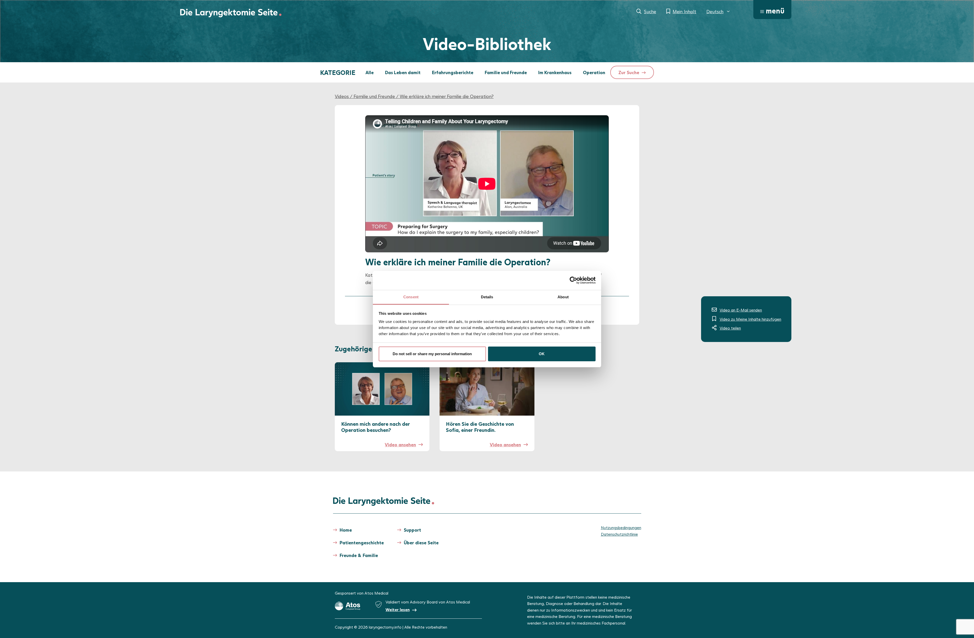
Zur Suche (628, 72)
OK (542, 354)
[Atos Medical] (347, 606)
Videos (342, 96)
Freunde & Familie (359, 555)
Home (346, 530)
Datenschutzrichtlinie (619, 534)
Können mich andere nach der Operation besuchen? (375, 427)
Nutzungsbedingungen (621, 527)
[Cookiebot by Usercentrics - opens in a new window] (573, 280)
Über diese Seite (421, 542)
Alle (370, 72)
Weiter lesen (398, 609)
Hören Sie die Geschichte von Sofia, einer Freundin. (480, 427)
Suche (650, 11)
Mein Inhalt (684, 11)
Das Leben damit (403, 72)
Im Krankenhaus (554, 72)
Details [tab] (487, 297)
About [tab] (563, 297)
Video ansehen (400, 444)
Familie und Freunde (506, 72)
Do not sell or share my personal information (432, 354)
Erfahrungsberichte (452, 72)
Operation (594, 72)
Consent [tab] (411, 297)
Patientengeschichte (362, 542)
